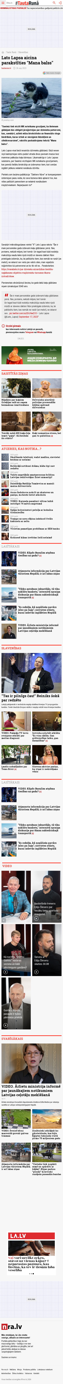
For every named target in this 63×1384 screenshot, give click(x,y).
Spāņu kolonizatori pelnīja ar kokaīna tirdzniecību (31, 511)
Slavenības (23, 52)
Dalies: (21, 338)
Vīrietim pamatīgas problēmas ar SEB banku (35, 528)
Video (7, 866)
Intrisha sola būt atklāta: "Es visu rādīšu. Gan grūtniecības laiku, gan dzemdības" (46, 737)
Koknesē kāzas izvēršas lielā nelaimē (31, 537)
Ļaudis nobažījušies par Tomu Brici (14, 767)
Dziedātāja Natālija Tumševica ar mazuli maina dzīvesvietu (32, 484)
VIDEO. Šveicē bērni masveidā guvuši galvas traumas (14, 1133)
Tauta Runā (11, 52)
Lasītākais (10, 546)
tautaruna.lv (6, 68)
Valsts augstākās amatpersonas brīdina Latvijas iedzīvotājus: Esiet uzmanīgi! (32, 476)
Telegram (29, 332)
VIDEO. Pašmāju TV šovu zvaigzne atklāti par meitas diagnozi (14, 736)
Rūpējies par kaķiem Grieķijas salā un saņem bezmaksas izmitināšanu (15, 402)
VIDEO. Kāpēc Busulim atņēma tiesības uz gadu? (36, 554)
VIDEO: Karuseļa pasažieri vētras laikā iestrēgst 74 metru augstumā (31, 502)
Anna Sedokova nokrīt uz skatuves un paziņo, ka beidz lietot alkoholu (32, 493)
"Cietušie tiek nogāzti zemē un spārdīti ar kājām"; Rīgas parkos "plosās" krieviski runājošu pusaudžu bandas (46, 1169)
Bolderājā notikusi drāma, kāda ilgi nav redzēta (32, 467)
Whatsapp (41, 332)
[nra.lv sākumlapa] (9, 3)
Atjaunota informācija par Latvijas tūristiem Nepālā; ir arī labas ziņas (39, 572)
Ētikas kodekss (17, 1373)
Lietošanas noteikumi (45, 1370)
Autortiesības (6, 1373)
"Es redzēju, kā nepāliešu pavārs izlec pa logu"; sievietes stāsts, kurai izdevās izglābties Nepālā (37, 609)
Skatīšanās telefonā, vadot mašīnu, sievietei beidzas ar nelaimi (35, 458)
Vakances (28, 1373)
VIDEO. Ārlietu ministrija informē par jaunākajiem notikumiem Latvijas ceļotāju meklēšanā (38, 628)
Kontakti (36, 1373)
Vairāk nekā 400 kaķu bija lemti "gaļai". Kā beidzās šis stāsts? (15, 436)
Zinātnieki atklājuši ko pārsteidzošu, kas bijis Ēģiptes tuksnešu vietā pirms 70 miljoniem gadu (46, 1134)
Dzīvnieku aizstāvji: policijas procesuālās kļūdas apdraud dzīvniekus (43, 403)
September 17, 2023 (28, 316)
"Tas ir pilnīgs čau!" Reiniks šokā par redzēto (30, 697)
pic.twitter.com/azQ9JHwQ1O (23, 313)
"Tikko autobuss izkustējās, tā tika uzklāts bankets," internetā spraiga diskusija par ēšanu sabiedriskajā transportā (39, 593)
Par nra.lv (4, 1370)
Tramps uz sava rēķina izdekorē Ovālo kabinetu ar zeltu (31, 520)
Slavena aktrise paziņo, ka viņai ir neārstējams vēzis (45, 769)
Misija (19, 1370)
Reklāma (13, 1370)
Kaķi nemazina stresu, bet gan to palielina (46, 434)
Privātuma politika (29, 1370)
